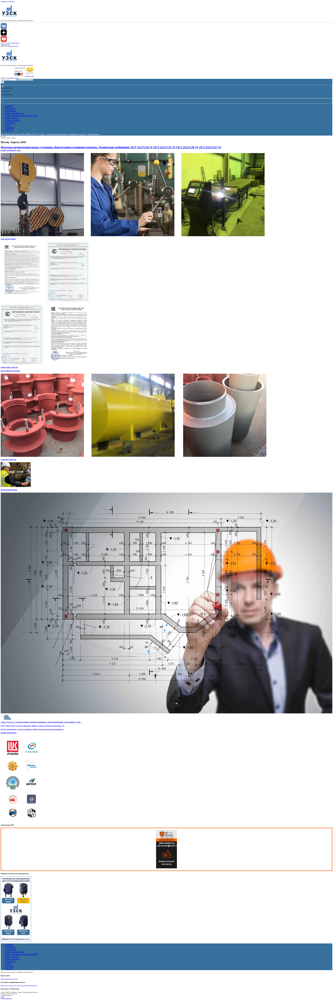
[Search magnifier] (2, 82)
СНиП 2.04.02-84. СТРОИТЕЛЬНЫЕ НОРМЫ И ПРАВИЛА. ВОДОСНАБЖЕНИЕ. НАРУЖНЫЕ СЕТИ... (41, 722)
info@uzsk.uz (15, 43)
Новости (9, 130)
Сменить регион (13, 46)
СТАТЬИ (7, 717)
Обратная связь (5, 44)
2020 (8, 138)
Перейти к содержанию (8, 1)
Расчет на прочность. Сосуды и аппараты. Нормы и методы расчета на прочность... (32, 729)
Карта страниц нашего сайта (9, 979)
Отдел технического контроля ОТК (21, 115)
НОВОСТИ (7, 719)
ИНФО (6, 716)
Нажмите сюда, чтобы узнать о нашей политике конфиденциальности (19, 985)
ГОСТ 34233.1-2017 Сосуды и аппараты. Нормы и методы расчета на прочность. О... (33, 726)
